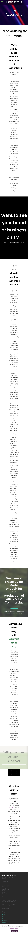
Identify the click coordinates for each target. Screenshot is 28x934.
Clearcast (10, 807)
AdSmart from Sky (14, 643)
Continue (15, 931)
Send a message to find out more (14, 242)
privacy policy (14, 928)
